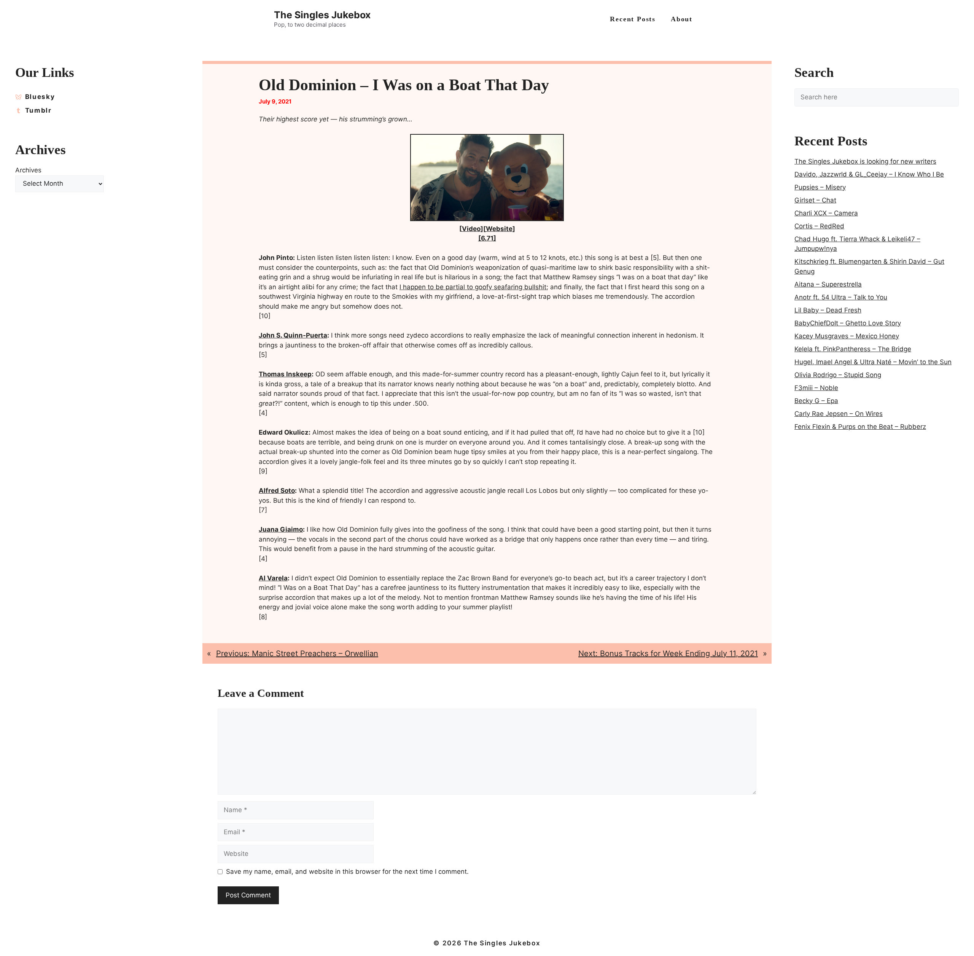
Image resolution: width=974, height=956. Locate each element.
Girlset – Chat (815, 200)
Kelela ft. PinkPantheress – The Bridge (852, 349)
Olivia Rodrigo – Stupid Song (837, 375)
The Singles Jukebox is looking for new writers (865, 161)
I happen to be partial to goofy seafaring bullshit (472, 287)
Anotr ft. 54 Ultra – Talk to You (840, 297)
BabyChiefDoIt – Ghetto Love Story (847, 323)
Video (471, 229)
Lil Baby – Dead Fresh (827, 310)
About (681, 19)
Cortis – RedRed (819, 226)
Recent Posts (633, 19)
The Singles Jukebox (322, 15)
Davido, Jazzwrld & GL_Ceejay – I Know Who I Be (869, 174)
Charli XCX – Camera (826, 213)
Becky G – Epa (816, 401)
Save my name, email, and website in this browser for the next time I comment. (347, 871)
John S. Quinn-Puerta (293, 335)
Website (499, 229)
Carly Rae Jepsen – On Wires (838, 413)
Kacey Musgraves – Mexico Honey (846, 336)
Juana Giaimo (281, 529)
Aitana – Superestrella (828, 284)
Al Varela (273, 578)
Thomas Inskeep (285, 374)
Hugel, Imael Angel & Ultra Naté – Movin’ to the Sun (873, 362)
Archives (28, 170)
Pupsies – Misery (820, 187)
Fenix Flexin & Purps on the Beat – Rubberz (860, 426)
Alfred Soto (277, 490)
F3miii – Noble (816, 388)
